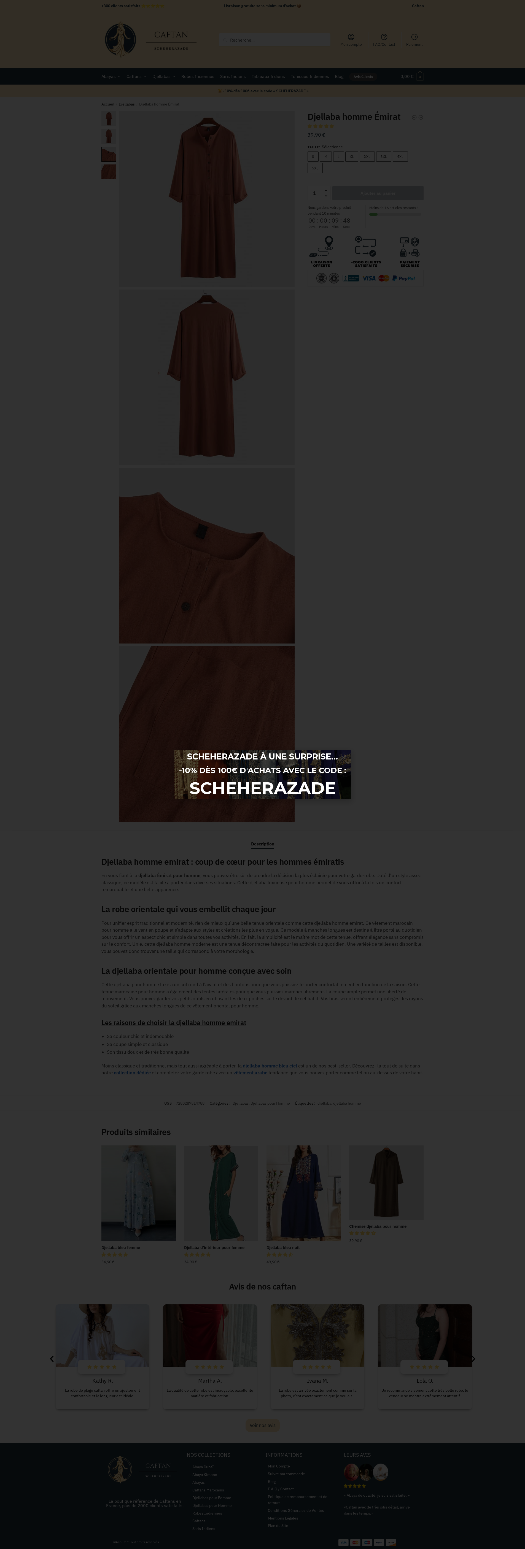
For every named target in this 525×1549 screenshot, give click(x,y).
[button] (343, 757)
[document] (262, 774)
